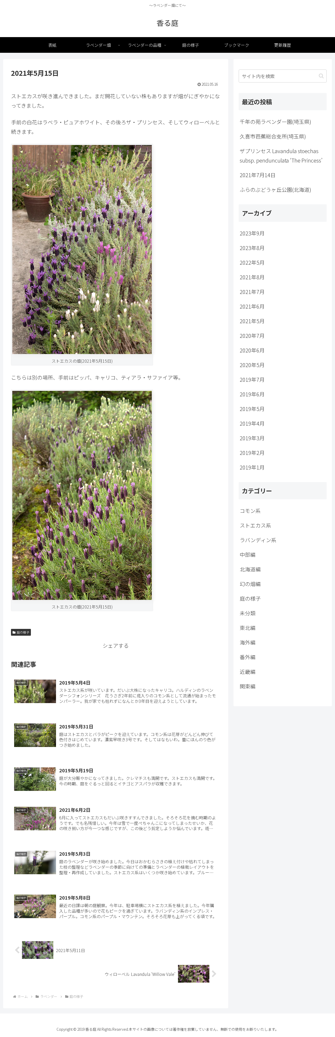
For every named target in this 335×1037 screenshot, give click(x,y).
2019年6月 (252, 394)
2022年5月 (252, 262)
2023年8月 (252, 248)
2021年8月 (252, 277)
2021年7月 (252, 292)
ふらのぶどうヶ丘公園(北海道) (275, 189)
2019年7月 (252, 379)
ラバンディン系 (258, 540)
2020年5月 (252, 365)
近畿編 (247, 671)
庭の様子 (23, 632)
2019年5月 (252, 409)
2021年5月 (252, 321)
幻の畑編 (250, 584)
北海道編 (250, 569)
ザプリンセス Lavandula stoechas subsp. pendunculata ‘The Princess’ (281, 155)
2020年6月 (252, 350)
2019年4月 (252, 423)
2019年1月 (252, 467)
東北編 (247, 628)
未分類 (247, 613)
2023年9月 (252, 233)
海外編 (247, 642)
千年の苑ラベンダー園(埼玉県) (275, 121)
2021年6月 (252, 306)
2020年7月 (252, 335)
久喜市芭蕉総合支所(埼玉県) (273, 136)
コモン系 (250, 510)
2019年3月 (252, 438)
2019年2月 (252, 452)
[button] (321, 76)
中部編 (247, 554)
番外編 (247, 657)
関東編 (247, 686)
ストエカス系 (255, 525)
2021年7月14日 (258, 175)
